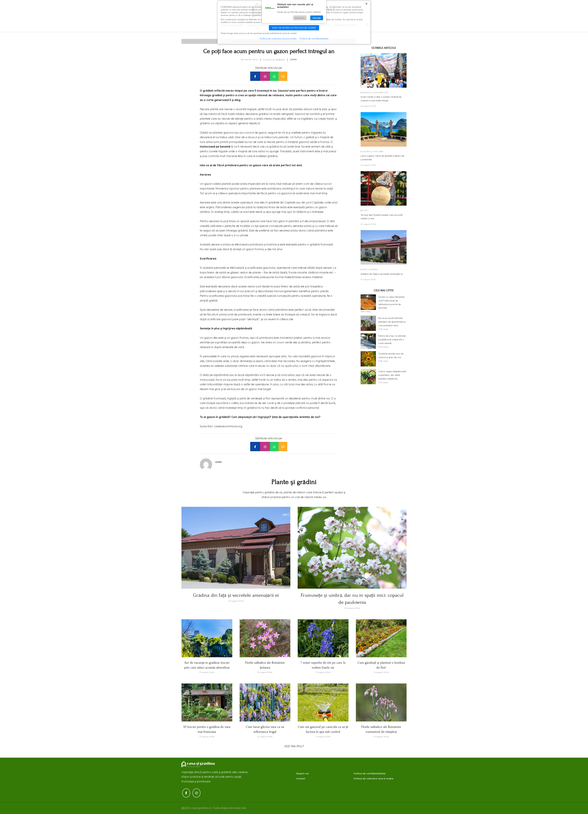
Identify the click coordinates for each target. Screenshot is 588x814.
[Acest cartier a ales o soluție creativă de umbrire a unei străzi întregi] (384, 70)
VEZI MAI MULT (294, 746)
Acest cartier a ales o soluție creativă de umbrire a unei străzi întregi (381, 98)
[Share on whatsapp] (274, 76)
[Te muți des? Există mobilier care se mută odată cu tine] (384, 188)
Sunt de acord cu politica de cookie (294, 28)
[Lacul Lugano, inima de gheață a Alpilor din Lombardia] (384, 129)
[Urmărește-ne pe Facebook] (186, 792)
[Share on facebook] (255, 76)
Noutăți (364, 210)
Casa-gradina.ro (198, 764)
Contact (300, 778)
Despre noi (302, 773)
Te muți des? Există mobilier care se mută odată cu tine (381, 217)
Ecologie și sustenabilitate (374, 92)
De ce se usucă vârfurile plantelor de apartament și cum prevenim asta (392, 322)
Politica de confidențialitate (314, 38)
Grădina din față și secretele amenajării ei (382, 274)
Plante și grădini (274, 59)
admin (293, 59)
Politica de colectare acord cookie (374, 778)
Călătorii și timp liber (371, 151)
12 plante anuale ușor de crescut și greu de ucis (390, 355)
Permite (317, 17)
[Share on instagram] (265, 76)
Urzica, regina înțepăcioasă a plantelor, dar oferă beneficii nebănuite (392, 375)
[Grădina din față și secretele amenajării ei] (384, 247)
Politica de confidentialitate (370, 773)
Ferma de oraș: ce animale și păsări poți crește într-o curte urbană (392, 339)
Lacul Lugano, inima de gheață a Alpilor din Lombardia (382, 157)
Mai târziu (300, 17)
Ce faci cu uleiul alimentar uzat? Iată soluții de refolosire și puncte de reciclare (391, 302)
